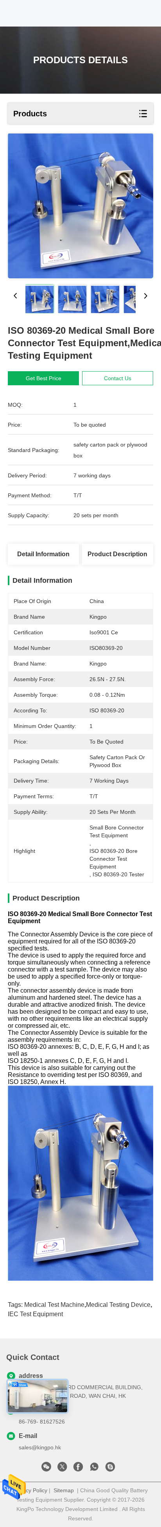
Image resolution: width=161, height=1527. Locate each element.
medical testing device (118, 1304)
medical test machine (54, 1304)
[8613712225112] (94, 1469)
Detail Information (43, 554)
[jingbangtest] (110, 1469)
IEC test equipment (35, 1314)
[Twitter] (62, 1469)
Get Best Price (43, 378)
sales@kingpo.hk (40, 1447)
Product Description (117, 554)
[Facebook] (78, 1469)
